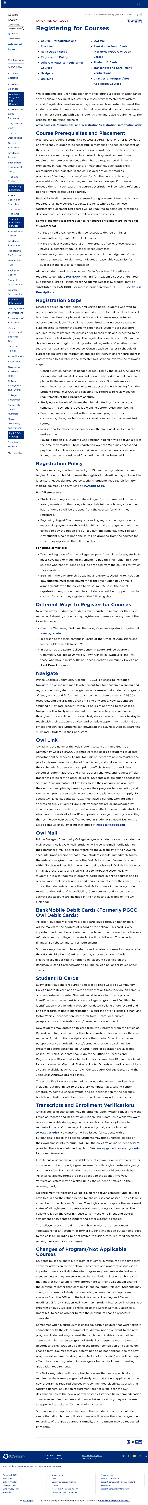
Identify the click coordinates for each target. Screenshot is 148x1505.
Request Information (110, 1478)
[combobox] (113, 14)
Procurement (107, 1475)
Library (55, 1485)
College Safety (9, 1485)
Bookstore (7, 1478)
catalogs (28, 1500)
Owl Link (47, 78)
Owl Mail (100, 40)
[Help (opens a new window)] (139, 21)
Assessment (14, 361)
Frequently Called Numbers (14, 409)
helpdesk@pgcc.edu (110, 824)
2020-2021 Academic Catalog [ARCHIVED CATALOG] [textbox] (111, 15)
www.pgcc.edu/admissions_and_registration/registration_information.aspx (89, 125)
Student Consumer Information (115, 1489)
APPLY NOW (15, 67)
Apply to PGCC (9, 1475)
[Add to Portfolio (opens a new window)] (128, 21)
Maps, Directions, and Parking (15, 423)
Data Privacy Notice (12, 1489)
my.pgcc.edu (131, 1148)
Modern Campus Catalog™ (114, 1500)
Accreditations (16, 356)
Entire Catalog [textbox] (16, 25)
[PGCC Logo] (14, 4)
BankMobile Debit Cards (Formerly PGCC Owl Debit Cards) (112, 51)
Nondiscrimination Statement (65, 1492)
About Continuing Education (14, 199)
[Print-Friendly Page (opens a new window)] (136, 21)
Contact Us (88, 1458)
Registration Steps (54, 51)
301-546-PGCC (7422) (92, 1456)
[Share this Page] (132, 21)
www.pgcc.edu (94, 485)
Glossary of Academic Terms (14, 371)
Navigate (47, 73)
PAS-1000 (73, 276)
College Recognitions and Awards (15, 385)
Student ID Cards (106, 62)
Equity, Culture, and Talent (64, 1482)
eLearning (7, 1492)
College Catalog (10, 1482)
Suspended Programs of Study (15, 167)
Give (54, 1478)
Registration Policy (54, 57)
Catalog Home (16, 60)
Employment (57, 1475)
